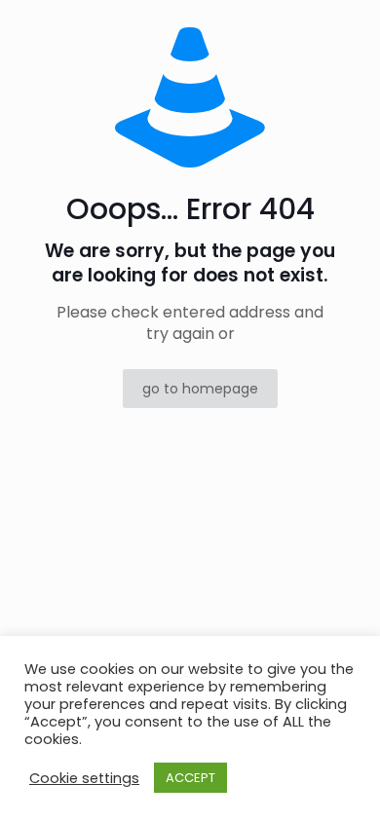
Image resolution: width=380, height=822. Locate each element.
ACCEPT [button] (190, 777)
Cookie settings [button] (84, 778)
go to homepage (200, 388)
